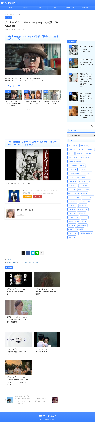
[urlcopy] (42, 253)
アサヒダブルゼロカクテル (76, 177)
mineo (79, 153)
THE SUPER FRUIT (74, 161)
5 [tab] (35, 109)
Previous (6, 98)
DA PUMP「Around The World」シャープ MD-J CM (86, 49)
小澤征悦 (81, 213)
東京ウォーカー (73, 221)
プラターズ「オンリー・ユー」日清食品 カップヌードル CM (17, 291)
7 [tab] (39, 109)
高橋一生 (71, 237)
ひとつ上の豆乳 (73, 173)
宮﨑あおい (10, 262)
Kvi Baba (90, 149)
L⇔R (70, 153)
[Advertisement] (33, 124)
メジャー (86, 201)
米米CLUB (82, 225)
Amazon (28, 197)
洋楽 (55, 7)
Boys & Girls (72, 145)
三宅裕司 (82, 205)
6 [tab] (37, 109)
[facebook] (28, 253)
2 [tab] (29, 109)
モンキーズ (72, 205)
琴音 (84, 221)
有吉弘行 (84, 217)
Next (59, 98)
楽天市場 (37, 197)
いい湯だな (72, 169)
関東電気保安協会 (86, 233)
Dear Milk (84, 145)
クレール (71, 189)
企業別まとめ (84, 7)
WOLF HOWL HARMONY (76, 165)
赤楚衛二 (79, 229)
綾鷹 (70, 229)
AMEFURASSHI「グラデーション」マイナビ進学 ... (51, 103)
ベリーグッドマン (87, 197)
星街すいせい (73, 217)
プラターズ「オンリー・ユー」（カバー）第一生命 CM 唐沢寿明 (45, 291)
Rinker (29, 192)
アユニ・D (72, 181)
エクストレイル (84, 181)
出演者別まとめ (69, 7)
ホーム (10, 7)
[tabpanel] (13, 97)
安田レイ (71, 213)
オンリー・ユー (34, 262)
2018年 (15, 262)
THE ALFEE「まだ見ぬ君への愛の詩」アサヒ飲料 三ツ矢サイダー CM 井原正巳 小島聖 (86, 113)
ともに (82, 169)
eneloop (71, 149)
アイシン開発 (86, 173)
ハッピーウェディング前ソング (77, 193)
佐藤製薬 (71, 209)
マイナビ (20, 262)
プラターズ (9, 259)
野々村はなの (73, 233)
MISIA (88, 153)
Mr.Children (73, 157)
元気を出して (82, 209)
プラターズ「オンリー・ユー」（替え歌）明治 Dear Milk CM (17, 351)
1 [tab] (27, 109)
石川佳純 (71, 225)
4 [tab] (33, 109)
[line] (37, 253)
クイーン (83, 185)
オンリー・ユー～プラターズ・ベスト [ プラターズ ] (40, 191)
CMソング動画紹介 (9, 3)
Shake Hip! (85, 157)
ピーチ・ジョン (73, 197)
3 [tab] (31, 109)
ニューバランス (83, 189)
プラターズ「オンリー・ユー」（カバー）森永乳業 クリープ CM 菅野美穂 (18, 319)
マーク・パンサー (74, 201)
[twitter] (23, 253)
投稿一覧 (25, 7)
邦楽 (40, 7)
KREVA (81, 149)
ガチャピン (72, 185)
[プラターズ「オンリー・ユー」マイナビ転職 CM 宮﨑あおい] (33, 253)
